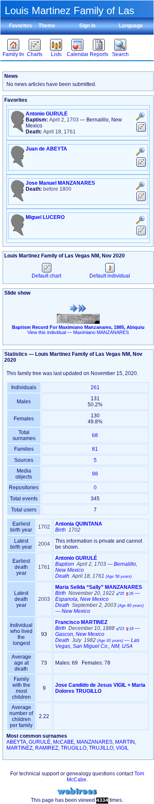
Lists (56, 54)
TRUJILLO (101, 748)
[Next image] (82, 308)
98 (95, 474)
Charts (34, 54)
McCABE (63, 742)
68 (95, 435)
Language (131, 26)
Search (120, 54)
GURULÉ (39, 742)
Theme (46, 26)
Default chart (46, 276)
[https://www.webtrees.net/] (77, 791)
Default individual (109, 276)
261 (95, 387)
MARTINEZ (19, 748)
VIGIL (122, 748)
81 (95, 449)
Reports (99, 54)
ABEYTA (16, 742)
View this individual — (78, 332)
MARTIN (125, 742)
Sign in (87, 26)
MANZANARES (95, 742)
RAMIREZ (46, 748)
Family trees (13, 54)
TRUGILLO (73, 748)
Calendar (77, 54)
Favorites (20, 26)
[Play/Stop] (74, 308)
